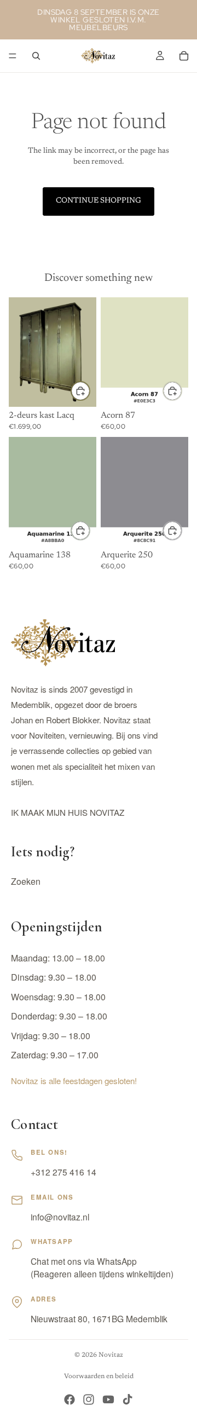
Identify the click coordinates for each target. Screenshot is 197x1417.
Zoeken (25, 881)
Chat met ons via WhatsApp (84, 1261)
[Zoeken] (36, 56)
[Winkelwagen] (184, 56)
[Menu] (12, 55)
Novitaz (111, 1355)
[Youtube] (108, 1399)
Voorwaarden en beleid (99, 1376)
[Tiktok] (127, 1399)
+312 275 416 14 (63, 1172)
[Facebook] (69, 1399)
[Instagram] (88, 1399)
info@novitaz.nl (60, 1217)
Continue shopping (98, 201)
